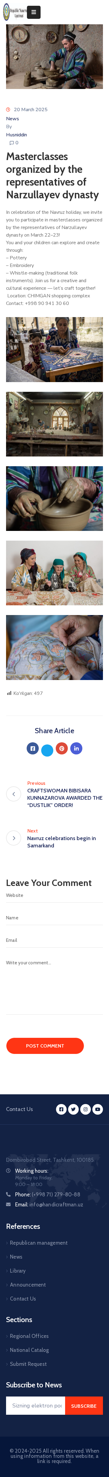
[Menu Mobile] (34, 12)
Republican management (39, 1243)
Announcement (28, 1285)
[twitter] (73, 1109)
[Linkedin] (76, 748)
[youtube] (97, 1109)
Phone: (47, 1195)
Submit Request (28, 1364)
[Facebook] (33, 748)
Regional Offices (29, 1336)
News (12, 118)
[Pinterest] (62, 748)
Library (18, 1271)
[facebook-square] (61, 1109)
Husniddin (16, 135)
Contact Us (23, 1299)
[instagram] (85, 1109)
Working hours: (31, 1171)
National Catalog (29, 1350)
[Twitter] (47, 750)
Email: (49, 1205)
